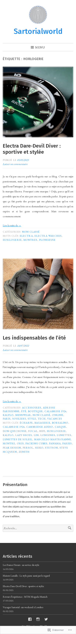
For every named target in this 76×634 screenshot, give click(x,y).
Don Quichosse (15, 431)
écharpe (26, 422)
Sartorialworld (38, 31)
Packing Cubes (36, 443)
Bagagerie (42, 422)
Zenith (24, 451)
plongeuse (47, 239)
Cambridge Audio (39, 426)
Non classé (31, 231)
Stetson (51, 447)
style (32, 418)
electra (26, 235)
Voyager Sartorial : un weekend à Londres (23, 607)
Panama (55, 443)
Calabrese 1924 (55, 411)
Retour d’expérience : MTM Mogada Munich (25, 596)
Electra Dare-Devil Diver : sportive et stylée (32, 149)
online (57, 415)
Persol (28, 447)
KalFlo (8, 415)
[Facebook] (30, 619)
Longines (47, 435)
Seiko (39, 447)
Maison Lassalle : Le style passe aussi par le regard (26, 575)
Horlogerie (12, 239)
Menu (40, 47)
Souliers (19, 418)
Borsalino (60, 422)
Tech (42, 418)
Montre (9, 443)
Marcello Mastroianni (52, 439)
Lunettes (64, 435)
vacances (54, 418)
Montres (30, 239)
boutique (35, 411)
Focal (32, 431)
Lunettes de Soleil (17, 439)
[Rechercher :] (38, 528)
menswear (23, 415)
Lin (36, 435)
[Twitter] (46, 619)
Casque (60, 426)
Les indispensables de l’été (34, 338)
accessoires (31, 407)
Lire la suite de (12, 225)
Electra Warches (48, 235)
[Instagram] (38, 619)
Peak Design (12, 447)
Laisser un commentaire (15, 164)
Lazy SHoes (23, 435)
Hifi (42, 431)
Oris (20, 443)
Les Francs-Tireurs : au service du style (21, 565)
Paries (67, 443)
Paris (7, 418)
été (23, 411)
